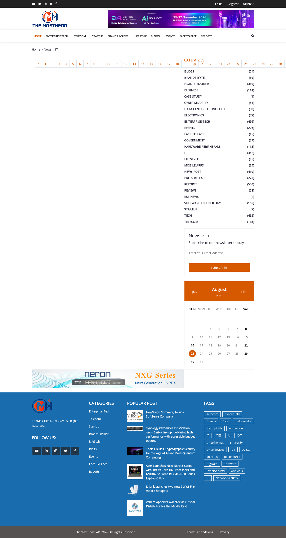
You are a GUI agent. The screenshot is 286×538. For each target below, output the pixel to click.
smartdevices (215, 450)
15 (151, 64)
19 (219, 345)
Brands (211, 421)
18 (177, 64)
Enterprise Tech (57, 36)
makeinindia (243, 421)
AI (229, 435)
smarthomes (215, 442)
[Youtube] (34, 4)
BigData (212, 464)
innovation (236, 428)
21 (237, 345)
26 (219, 353)
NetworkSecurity (227, 478)
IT (56, 49)
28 (263, 64)
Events (170, 36)
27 (228, 353)
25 (210, 353)
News (48, 49)
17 (168, 64)
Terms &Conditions (200, 532)
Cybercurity (232, 414)
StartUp (97, 36)
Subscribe (219, 267)
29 (271, 64)
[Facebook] (56, 4)
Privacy (224, 532)
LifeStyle (141, 36)
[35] (181, 19)
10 (108, 64)
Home (38, 36)
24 (201, 353)
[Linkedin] (39, 4)
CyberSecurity (215, 471)
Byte (225, 421)
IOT (239, 435)
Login (219, 4)
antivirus (212, 457)
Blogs (155, 36)
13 (134, 64)
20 (228, 345)
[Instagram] (45, 4)
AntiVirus (237, 471)
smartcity (236, 442)
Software (230, 464)
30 (280, 64)
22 (246, 345)
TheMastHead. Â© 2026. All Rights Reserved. (105, 532)
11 (117, 64)
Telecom (80, 36)
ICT (233, 450)
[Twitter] (51, 4)
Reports (207, 36)
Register (232, 4)
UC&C (246, 450)
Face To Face (188, 36)
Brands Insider (118, 36)
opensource (232, 457)
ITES (218, 435)
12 (125, 64)
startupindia (214, 428)
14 (142, 64)
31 (201, 362)
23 (192, 353)
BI (207, 478)
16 (160, 64)
